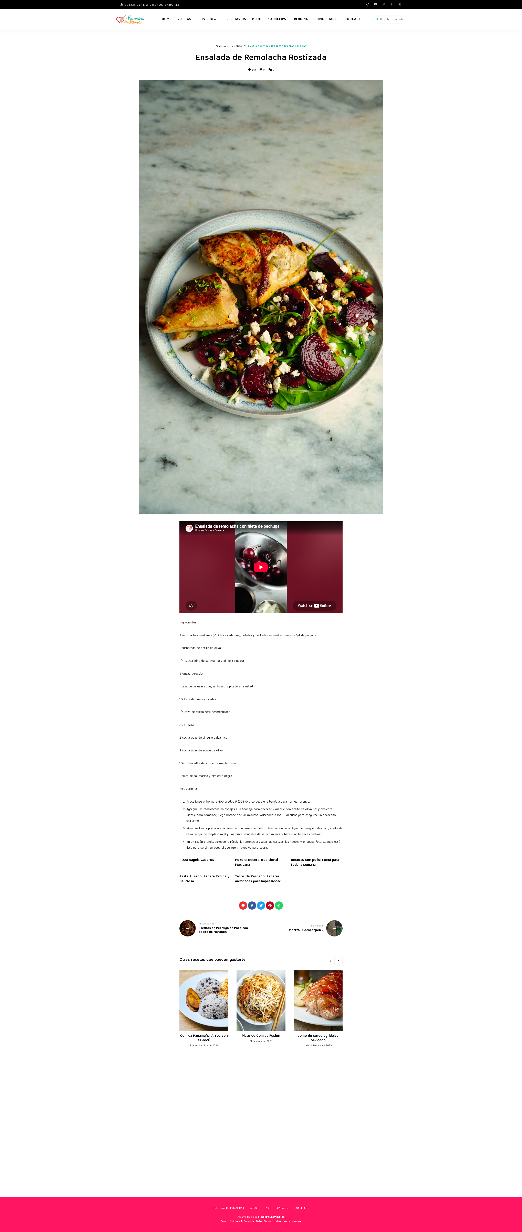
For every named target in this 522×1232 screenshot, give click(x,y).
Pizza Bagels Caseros (196, 860)
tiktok (367, 4)
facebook (392, 4)
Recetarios (236, 19)
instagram (384, 4)
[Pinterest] (270, 905)
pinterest (400, 4)
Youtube (376, 4)
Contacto (282, 1208)
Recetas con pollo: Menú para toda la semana (315, 862)
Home (166, 19)
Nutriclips (277, 19)
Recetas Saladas (295, 46)
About (254, 1208)
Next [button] (338, 961)
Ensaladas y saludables (264, 46)
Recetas (184, 19)
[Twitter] (261, 905)
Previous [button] (330, 961)
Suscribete (302, 1208)
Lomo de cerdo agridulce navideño (318, 1038)
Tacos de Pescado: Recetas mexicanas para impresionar (258, 879)
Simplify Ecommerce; (271, 1217)
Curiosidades (326, 19)
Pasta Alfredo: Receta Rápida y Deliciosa (204, 879)
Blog (256, 19)
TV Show (208, 19)
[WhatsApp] (279, 905)
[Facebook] (252, 905)
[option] (203, 1009)
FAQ (267, 1208)
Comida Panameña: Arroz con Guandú (204, 1038)
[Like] (243, 905)
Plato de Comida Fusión (261, 1036)
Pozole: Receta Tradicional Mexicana (256, 862)
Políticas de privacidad (228, 1208)
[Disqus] (261, 1116)
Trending (300, 19)
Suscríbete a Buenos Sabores (151, 5)
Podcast (352, 19)
